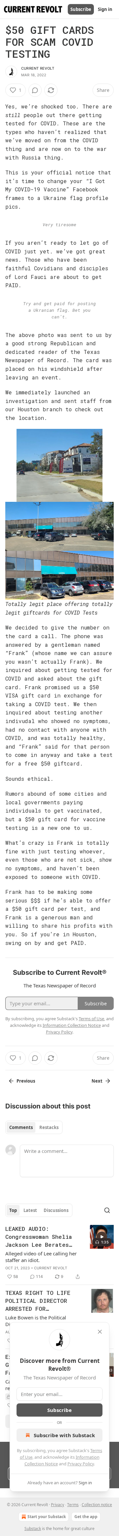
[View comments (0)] (35, 90)
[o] (102, 1237)
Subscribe (80, 9)
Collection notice (97, 1504)
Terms (73, 1504)
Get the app (86, 1516)
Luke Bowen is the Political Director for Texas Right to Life (39, 1320)
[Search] (107, 1210)
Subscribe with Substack (64, 1435)
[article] (59, 1253)
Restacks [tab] (49, 1127)
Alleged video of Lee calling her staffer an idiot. (41, 1256)
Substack (32, 1528)
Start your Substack (46, 1516)
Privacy (57, 1504)
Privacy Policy (80, 1464)
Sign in (105, 9)
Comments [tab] (21, 1127)
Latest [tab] (30, 1210)
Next (97, 1081)
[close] (100, 1331)
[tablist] (33, 1127)
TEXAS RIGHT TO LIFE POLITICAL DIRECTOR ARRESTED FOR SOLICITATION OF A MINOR (37, 1301)
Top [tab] (13, 1210)
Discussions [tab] (56, 1210)
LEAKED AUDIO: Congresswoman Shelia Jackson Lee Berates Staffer (38, 1237)
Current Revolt (37, 68)
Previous (26, 1081)
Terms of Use (91, 1019)
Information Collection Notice (72, 1025)
